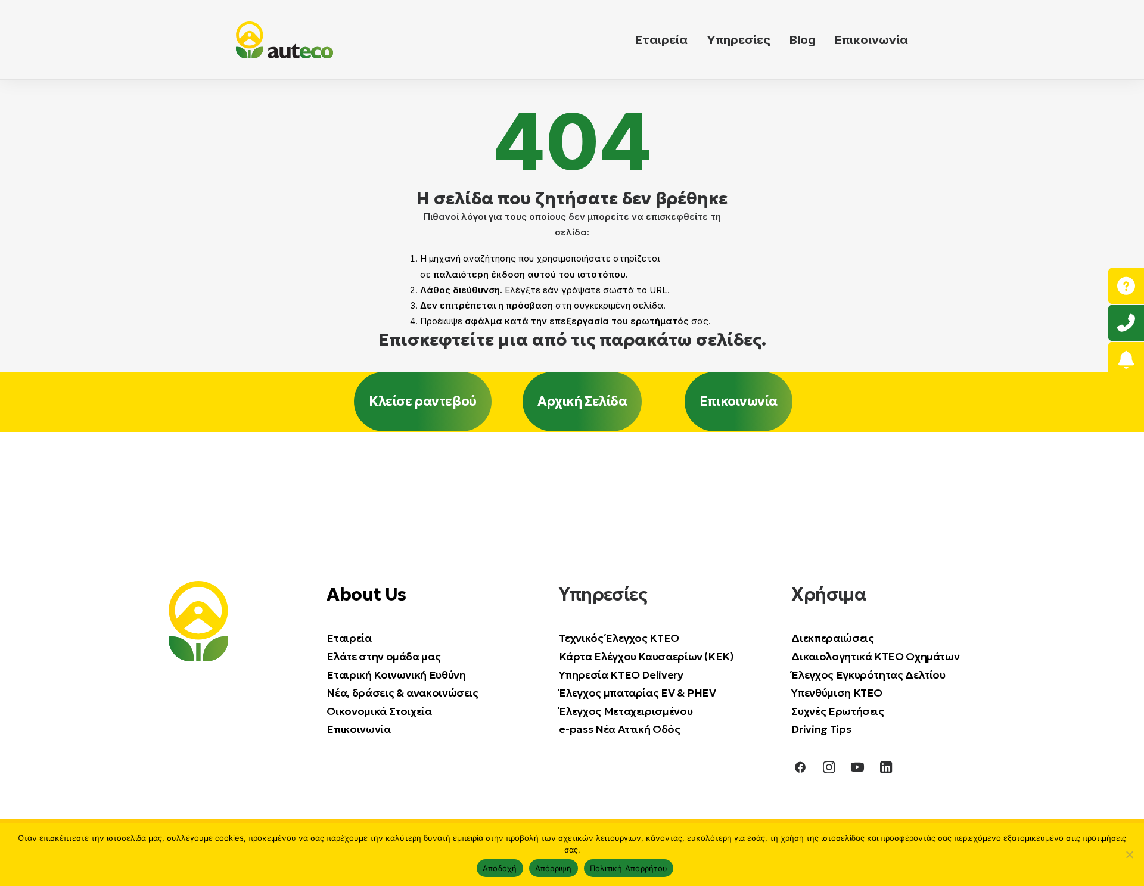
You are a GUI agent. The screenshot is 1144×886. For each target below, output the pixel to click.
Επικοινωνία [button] (739, 401)
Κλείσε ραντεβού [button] (422, 401)
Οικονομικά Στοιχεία (379, 710)
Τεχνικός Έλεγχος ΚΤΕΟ (619, 638)
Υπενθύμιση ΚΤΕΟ (836, 692)
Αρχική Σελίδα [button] (582, 401)
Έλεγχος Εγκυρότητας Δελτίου (868, 674)
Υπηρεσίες (738, 40)
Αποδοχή (500, 868)
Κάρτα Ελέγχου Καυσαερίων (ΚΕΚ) (646, 656)
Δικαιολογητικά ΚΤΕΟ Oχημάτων (876, 656)
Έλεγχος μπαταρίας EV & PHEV (637, 692)
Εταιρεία (661, 40)
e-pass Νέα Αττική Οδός (619, 729)
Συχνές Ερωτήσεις (837, 710)
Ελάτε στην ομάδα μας (383, 656)
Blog (802, 40)
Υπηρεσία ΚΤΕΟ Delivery (621, 674)
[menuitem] (665, 40)
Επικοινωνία (871, 40)
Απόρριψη (553, 868)
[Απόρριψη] (1129, 854)
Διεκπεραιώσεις (832, 638)
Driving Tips (821, 729)
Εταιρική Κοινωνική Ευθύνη (396, 674)
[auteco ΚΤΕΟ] (284, 39)
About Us (366, 594)
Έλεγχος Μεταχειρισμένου (625, 710)
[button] (800, 769)
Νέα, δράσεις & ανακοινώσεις (402, 692)
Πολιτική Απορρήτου (629, 868)
